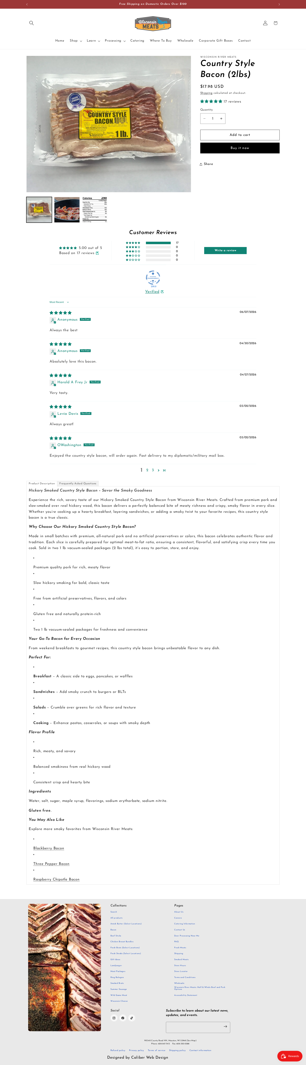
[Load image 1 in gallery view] (39, 209)
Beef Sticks (115, 936)
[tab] (41, 483)
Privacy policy (136, 1050)
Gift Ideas (115, 960)
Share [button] (208, 164)
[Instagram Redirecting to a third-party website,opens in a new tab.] (114, 1017)
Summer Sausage (118, 989)
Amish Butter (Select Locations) (125, 924)
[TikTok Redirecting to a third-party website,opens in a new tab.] (131, 1017)
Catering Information (184, 924)
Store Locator (181, 971)
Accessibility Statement (185, 995)
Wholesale (179, 983)
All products (116, 918)
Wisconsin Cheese (119, 1001)
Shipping (206, 93)
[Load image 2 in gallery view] (67, 209)
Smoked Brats (117, 983)
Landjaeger (116, 966)
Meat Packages (117, 971)
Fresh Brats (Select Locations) (125, 948)
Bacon (113, 930)
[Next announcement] (279, 4)
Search (113, 912)
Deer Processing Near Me (186, 936)
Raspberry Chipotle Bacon (56, 879)
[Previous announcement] (27, 4)
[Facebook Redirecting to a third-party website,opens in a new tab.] (122, 1017)
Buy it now (240, 148)
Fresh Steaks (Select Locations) (125, 954)
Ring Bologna (117, 977)
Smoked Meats (181, 960)
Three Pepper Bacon (51, 864)
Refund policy (117, 1050)
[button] (31, 23)
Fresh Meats (180, 948)
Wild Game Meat (118, 995)
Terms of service (156, 1050)
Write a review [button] (225, 250)
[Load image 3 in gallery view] (94, 209)
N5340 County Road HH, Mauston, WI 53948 (170, 1041)
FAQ (176, 942)
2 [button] (147, 470)
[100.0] (153, 278)
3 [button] (153, 470)
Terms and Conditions (184, 977)
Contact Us (179, 930)
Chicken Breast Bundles (122, 942)
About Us (178, 912)
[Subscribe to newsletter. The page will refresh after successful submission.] (225, 1026)
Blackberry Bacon (48, 848)
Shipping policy (177, 1050)
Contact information (200, 1050)
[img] (61, 313)
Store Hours (180, 966)
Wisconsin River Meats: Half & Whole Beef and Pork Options (199, 988)
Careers (178, 918)
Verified (152, 292)
